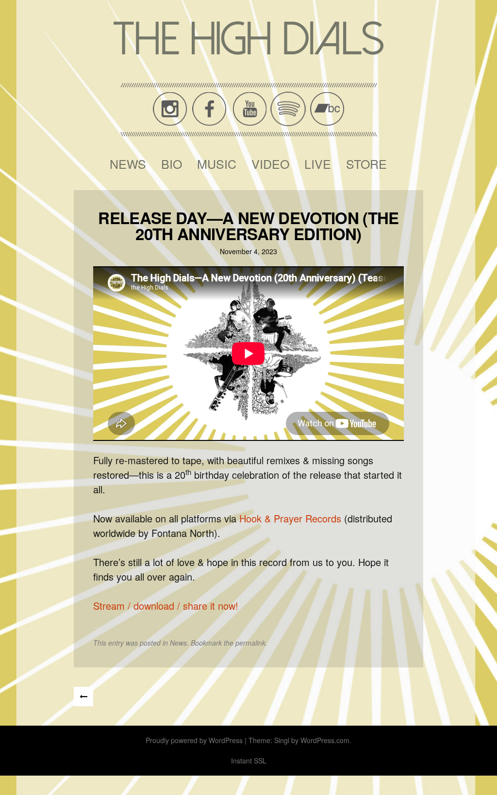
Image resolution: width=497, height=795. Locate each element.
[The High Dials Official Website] (248, 38)
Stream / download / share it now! (165, 606)
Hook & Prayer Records (290, 518)
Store (366, 163)
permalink (250, 643)
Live (317, 163)
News (128, 163)
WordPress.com (324, 740)
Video (270, 163)
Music (216, 163)
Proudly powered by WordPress (194, 740)
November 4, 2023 (248, 251)
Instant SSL (248, 760)
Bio (171, 163)
